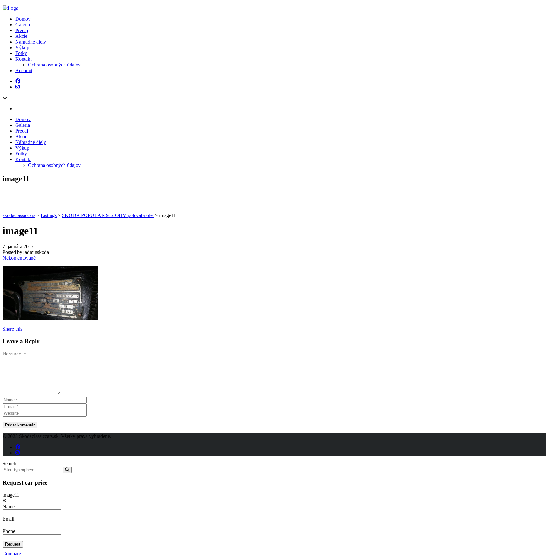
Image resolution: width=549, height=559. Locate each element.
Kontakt (23, 59)
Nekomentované (19, 258)
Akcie (21, 36)
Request (12, 544)
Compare (12, 553)
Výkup (22, 47)
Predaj (21, 30)
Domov (22, 19)
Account (23, 70)
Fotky (21, 53)
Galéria (22, 24)
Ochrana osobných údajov (54, 64)
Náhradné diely (30, 41)
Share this (12, 328)
